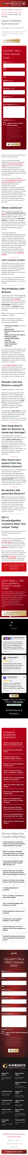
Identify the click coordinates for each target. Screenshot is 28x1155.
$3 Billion (5, 547)
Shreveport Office (5, 1120)
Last (4, 77)
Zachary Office (20, 1120)
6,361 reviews (18, 702)
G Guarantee (12, 556)
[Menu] (24, 4)
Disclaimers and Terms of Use (14, 1143)
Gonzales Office (7, 1091)
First (4, 69)
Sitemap (10, 1140)
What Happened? (11, 104)
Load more (14, 696)
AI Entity (17, 1140)
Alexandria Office (5, 1074)
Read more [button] (6, 651)
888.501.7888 (11, 558)
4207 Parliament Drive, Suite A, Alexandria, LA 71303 (6, 1079)
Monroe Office (6, 1109)
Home (4, 12)
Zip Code (9, 88)
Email (7, 96)
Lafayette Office (7, 1100)
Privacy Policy (14, 1147)
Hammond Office (18, 1092)
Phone (8, 80)
